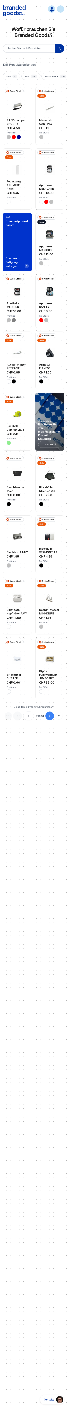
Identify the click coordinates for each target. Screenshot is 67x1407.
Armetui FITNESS (45, 366)
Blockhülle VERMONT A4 (48, 550)
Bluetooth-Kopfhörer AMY (17, 611)
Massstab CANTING (45, 122)
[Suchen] (59, 48)
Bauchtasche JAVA (15, 489)
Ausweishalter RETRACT (16, 366)
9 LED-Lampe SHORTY (15, 122)
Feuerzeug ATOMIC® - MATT (14, 185)
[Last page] (59, 715)
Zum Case (48, 444)
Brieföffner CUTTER (14, 676)
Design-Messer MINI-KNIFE (49, 611)
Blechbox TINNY (17, 552)
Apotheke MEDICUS (13, 305)
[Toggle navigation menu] (60, 9)
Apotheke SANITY (45, 305)
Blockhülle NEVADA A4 (47, 489)
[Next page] (49, 716)
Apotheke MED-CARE (46, 186)
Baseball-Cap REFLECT (16, 427)
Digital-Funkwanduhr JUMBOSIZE (48, 674)
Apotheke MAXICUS (45, 248)
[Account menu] (51, 9)
